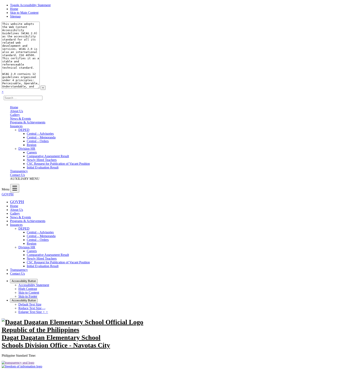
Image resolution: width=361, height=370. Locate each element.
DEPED (23, 130)
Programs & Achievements (27, 122)
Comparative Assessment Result (48, 156)
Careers (32, 152)
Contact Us (17, 175)
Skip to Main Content (24, 12)
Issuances (16, 126)
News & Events (20, 118)
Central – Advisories (40, 133)
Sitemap (15, 16)
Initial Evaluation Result (42, 167)
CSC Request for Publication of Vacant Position (58, 163)
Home (14, 9)
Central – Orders (38, 141)
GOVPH (8, 194)
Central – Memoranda (41, 137)
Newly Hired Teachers (42, 160)
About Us (16, 111)
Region (31, 145)
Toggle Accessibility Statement (30, 5)
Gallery (15, 115)
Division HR (26, 148)
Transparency (19, 171)
